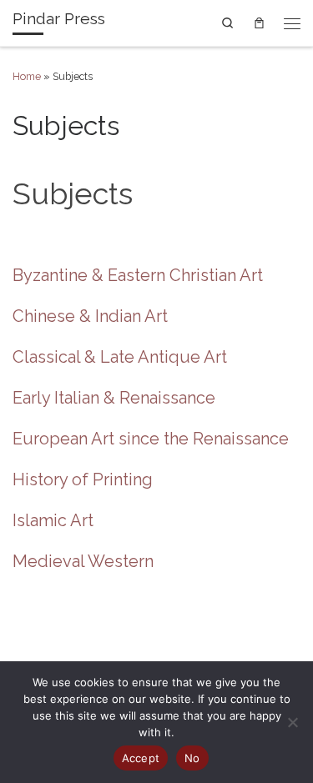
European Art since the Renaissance (151, 439)
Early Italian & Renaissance (114, 398)
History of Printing (83, 479)
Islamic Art (53, 520)
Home (27, 76)
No (192, 758)
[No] (292, 722)
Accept (141, 758)
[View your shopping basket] (259, 22)
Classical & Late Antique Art (120, 357)
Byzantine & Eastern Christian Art (138, 275)
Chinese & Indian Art (90, 316)
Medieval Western (83, 561)
